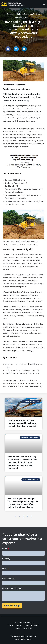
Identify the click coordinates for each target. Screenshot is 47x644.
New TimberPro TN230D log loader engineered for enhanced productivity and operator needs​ (22, 423)
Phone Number (8, 578)
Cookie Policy (20, 628)
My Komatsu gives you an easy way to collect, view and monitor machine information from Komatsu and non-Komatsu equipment (22, 462)
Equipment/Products (32, 14)
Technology (27, 17)
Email (4, 569)
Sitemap (29, 628)
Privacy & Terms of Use (31, 625)
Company (6, 559)
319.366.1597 (17, 625)
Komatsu (18, 17)
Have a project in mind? (12, 588)
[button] (44, 4)
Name (5, 549)
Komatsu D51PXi (12, 129)
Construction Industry (15, 14)
